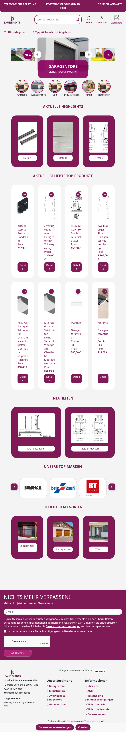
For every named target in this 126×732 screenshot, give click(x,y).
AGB (90, 691)
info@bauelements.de (18, 692)
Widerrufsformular (98, 709)
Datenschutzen (96, 714)
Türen (98, 549)
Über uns (92, 686)
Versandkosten (90, 721)
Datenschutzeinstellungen (54, 727)
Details (27, 158)
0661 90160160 (14, 688)
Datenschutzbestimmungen (63, 626)
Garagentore (63, 549)
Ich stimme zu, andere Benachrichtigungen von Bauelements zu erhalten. (51, 631)
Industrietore (27, 547)
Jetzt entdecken (36, 448)
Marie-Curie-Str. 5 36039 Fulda (22, 684)
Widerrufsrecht (96, 704)
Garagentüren (58, 704)
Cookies (83, 727)
